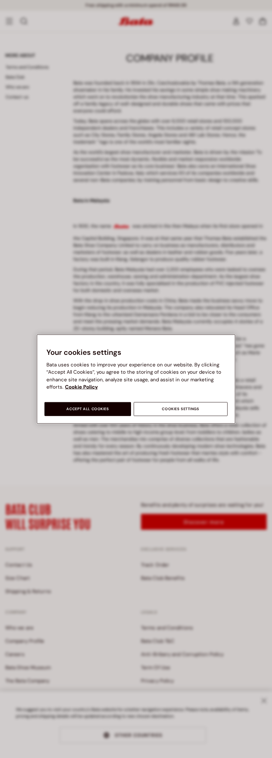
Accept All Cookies (87, 408)
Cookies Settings (180, 408)
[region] (136, 379)
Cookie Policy (81, 387)
